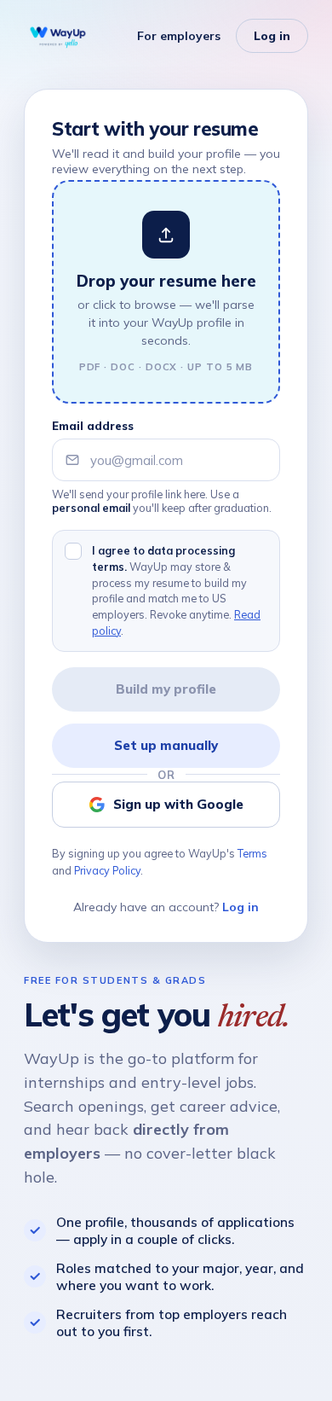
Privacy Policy (107, 870)
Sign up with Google (178, 804)
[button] (166, 292)
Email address (93, 426)
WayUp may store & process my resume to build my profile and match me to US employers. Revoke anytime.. (176, 590)
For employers (178, 36)
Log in (272, 36)
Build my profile (166, 689)
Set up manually (166, 745)
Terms (252, 853)
